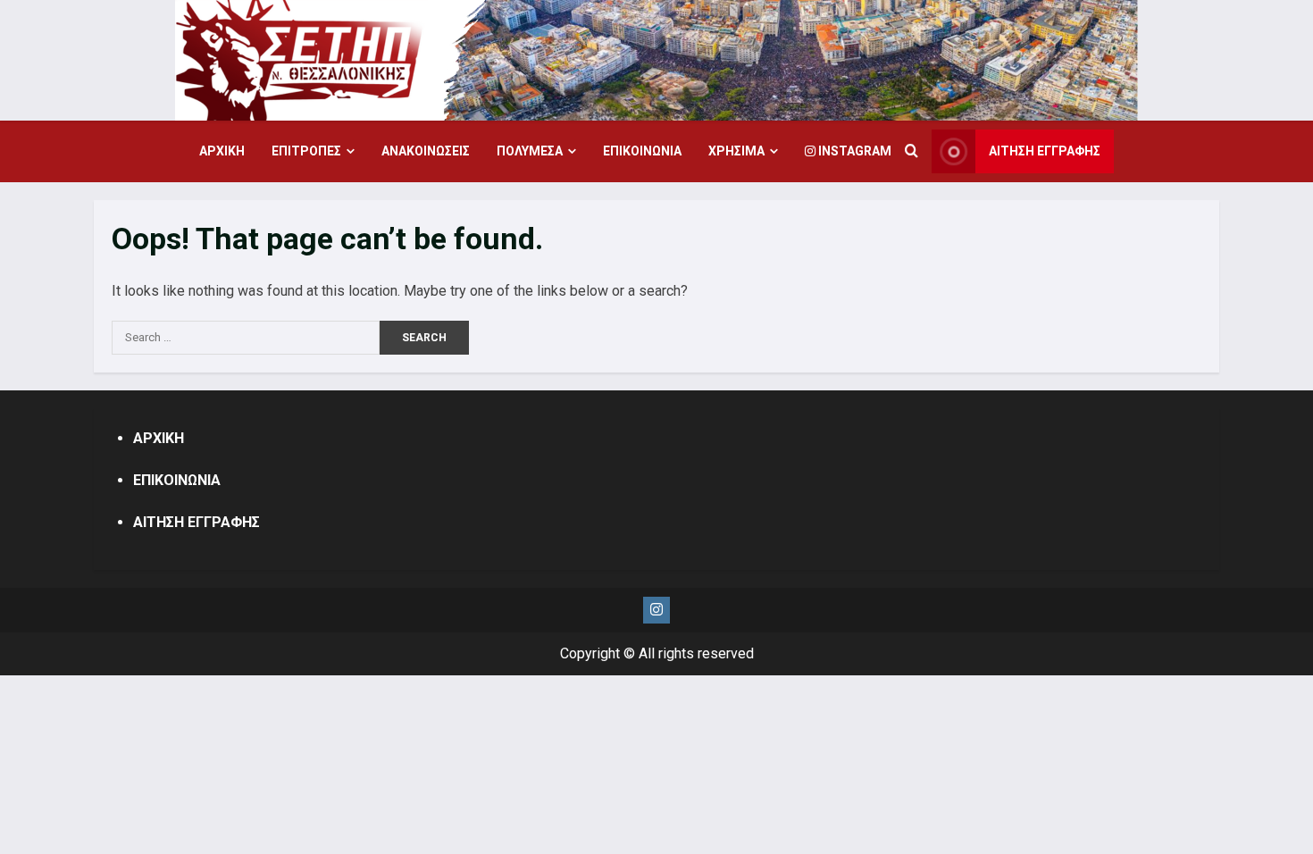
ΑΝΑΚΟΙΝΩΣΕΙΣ (425, 151)
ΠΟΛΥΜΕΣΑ (530, 151)
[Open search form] (911, 152)
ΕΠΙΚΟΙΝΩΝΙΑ (642, 151)
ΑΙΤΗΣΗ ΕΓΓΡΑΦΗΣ (1044, 151)
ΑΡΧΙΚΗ (222, 151)
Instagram (853, 151)
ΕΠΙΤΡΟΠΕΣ (306, 151)
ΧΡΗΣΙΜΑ (736, 151)
